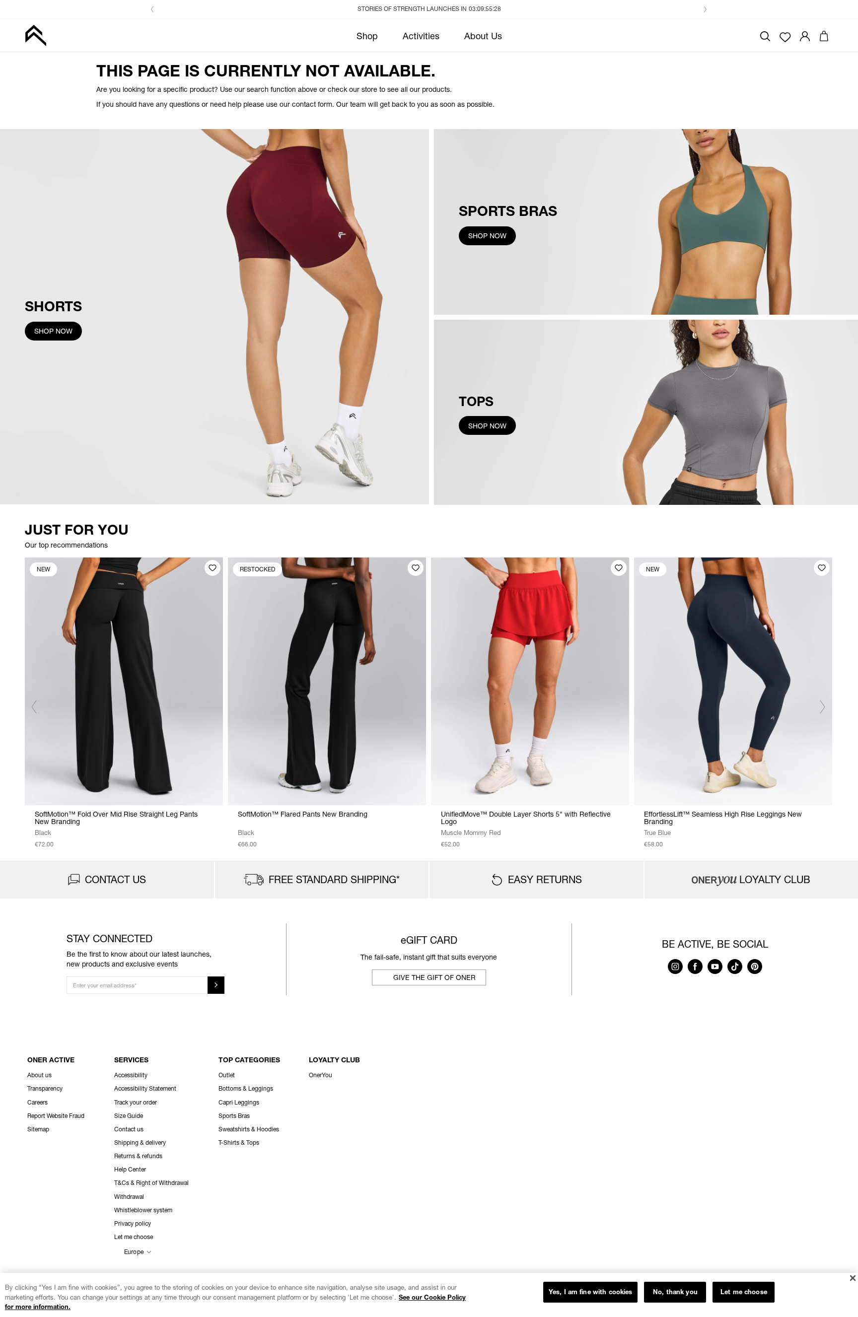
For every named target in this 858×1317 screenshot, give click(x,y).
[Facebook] (695, 971)
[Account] (805, 35)
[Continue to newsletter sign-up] (216, 985)
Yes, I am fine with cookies (591, 1292)
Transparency (45, 1088)
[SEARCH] (765, 35)
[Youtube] (715, 971)
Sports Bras (234, 1115)
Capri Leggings (238, 1102)
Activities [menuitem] (421, 35)
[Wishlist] (785, 36)
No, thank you (675, 1292)
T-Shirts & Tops (238, 1142)
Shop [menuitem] (367, 35)
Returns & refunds (138, 1156)
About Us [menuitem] (483, 35)
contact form (312, 104)
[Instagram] (675, 971)
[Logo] (35, 35)
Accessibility (130, 1075)
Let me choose (743, 1292)
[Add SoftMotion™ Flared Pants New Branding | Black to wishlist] (416, 568)
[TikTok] (735, 971)
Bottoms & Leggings (245, 1088)
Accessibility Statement (145, 1088)
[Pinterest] (755, 971)
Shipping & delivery (140, 1142)
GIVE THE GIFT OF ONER (434, 977)
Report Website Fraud (55, 1115)
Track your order (135, 1102)
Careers (37, 1102)
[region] (429, 1295)
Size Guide (128, 1115)
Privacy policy (132, 1223)
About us (39, 1075)
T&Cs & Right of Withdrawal (151, 1182)
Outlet (226, 1075)
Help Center (130, 1169)
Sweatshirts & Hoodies (248, 1129)
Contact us (128, 1129)
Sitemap (38, 1129)
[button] (152, 9)
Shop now (53, 331)
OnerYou (320, 1075)
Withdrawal (129, 1196)
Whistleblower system (143, 1210)
